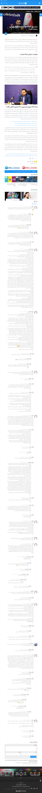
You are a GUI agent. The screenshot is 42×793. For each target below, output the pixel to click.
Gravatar (28, 763)
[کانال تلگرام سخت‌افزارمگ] (22, 791)
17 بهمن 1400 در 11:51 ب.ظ (22, 556)
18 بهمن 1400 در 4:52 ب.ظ (23, 711)
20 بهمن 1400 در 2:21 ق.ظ (25, 505)
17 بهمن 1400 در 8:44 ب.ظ (26, 591)
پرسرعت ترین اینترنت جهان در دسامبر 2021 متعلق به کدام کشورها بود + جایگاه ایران (21, 154)
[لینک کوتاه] (21, 35)
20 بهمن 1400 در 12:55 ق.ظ (24, 232)
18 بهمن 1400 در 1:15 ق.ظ (22, 688)
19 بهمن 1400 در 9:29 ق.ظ (24, 429)
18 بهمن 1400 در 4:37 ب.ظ (20, 569)
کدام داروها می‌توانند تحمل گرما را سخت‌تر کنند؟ (29, 200)
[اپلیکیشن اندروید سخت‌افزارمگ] (24, 791)
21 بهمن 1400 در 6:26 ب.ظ (22, 224)
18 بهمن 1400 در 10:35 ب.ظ (26, 521)
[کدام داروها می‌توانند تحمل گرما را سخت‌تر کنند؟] (29, 196)
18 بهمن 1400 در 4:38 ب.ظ (25, 597)
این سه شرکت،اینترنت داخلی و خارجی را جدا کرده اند (32, 184)
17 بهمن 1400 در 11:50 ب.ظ (22, 678)
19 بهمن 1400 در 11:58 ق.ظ (22, 452)
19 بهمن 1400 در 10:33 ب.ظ (15, 579)
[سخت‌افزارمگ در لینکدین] (16, 791)
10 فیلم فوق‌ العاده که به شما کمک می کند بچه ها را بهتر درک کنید (13, 200)
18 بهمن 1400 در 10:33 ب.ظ (14, 706)
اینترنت (30, 158)
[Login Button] (1, 3)
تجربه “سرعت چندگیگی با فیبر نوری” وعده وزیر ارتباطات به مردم (25, 123)
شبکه (32, 11)
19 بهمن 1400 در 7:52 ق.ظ (24, 636)
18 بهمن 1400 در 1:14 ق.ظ (22, 562)
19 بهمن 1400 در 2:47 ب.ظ (24, 383)
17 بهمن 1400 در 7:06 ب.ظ (25, 643)
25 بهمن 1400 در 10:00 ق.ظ (25, 241)
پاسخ (32, 211)
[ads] (21, 7)
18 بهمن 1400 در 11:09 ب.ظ (22, 586)
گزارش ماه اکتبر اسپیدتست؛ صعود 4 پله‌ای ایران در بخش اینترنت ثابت (22, 184)
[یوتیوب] (29, 167)
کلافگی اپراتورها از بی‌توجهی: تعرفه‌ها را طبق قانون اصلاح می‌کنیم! (11, 184)
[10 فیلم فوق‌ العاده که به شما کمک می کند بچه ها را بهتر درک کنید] (13, 196)
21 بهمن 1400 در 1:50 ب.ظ (24, 214)
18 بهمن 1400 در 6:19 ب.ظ (27, 537)
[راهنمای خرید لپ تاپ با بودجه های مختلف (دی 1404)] (21, 772)
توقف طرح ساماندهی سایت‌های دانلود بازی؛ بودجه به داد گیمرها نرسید (21, 171)
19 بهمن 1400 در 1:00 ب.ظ (24, 462)
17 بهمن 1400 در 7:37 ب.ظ (27, 603)
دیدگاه (34, 204)
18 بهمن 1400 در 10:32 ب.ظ (17, 574)
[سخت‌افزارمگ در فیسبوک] (19, 791)
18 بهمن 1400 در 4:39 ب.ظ (22, 630)
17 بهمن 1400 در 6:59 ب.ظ (28, 654)
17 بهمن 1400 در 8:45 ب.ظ (24, 672)
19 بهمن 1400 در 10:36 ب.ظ (25, 497)
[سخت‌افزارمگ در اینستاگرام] (21, 791)
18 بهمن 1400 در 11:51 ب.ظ (27, 371)
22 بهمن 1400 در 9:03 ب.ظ (25, 514)
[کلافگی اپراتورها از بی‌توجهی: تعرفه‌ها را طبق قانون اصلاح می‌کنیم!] (10, 179)
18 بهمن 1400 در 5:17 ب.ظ (17, 699)
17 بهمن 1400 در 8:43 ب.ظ (24, 625)
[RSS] (25, 791)
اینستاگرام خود (24, 117)
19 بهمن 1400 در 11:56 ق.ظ (25, 457)
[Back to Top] (21, 783)
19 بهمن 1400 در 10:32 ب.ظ (24, 311)
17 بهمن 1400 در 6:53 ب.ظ (27, 720)
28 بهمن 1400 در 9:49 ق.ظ (24, 392)
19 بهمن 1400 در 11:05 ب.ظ (24, 249)
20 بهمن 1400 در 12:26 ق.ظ (25, 353)
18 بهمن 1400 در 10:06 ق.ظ (17, 694)
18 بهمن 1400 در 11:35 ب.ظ (26, 415)
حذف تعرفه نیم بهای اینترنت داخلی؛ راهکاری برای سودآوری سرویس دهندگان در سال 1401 (20, 156)
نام (35, 752)
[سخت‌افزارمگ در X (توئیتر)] (18, 791)
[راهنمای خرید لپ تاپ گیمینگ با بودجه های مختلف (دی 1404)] (7, 772)
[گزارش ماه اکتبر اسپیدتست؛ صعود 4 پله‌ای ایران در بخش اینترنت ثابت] (21, 179)
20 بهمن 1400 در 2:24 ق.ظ (27, 206)
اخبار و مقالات (37, 11)
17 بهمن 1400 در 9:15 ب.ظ (27, 543)
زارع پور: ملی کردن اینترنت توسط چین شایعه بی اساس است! (25, 125)
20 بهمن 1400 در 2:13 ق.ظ (22, 358)
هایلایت (28, 11)
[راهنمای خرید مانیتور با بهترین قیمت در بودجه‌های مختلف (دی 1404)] (35, 772)
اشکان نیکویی (31, 35)
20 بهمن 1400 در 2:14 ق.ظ (22, 363)
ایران (32, 158)
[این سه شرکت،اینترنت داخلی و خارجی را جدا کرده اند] (32, 179)
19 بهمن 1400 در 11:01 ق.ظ (24, 736)
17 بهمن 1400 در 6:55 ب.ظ (24, 730)
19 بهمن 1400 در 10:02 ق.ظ (24, 447)
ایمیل (19, 752)
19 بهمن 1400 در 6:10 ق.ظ (24, 378)
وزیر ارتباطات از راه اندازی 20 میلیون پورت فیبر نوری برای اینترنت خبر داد (23, 121)
